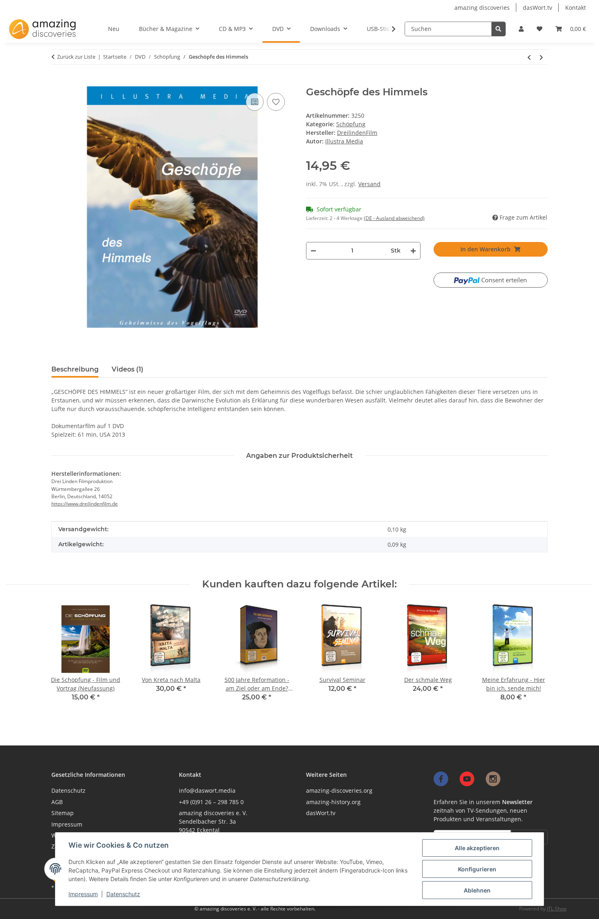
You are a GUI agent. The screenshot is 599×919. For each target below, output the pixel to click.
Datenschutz (123, 893)
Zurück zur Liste (76, 56)
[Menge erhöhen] (413, 250)
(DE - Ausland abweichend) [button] (394, 218)
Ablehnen (477, 890)
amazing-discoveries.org (339, 790)
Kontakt (575, 7)
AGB (57, 802)
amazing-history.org (333, 802)
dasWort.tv (537, 7)
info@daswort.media (207, 790)
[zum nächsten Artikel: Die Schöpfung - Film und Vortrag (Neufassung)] (541, 57)
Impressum (83, 893)
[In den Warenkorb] (55, 83)
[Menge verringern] (313, 250)
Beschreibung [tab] (75, 369)
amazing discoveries (482, 7)
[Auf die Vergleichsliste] (255, 102)
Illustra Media (344, 141)
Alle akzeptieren (477, 847)
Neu (113, 29)
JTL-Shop (556, 908)
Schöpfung (351, 124)
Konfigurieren (477, 869)
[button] (521, 29)
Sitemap (62, 813)
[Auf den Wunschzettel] (276, 102)
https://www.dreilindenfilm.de (84, 503)
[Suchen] (498, 29)
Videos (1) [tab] (127, 369)
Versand (369, 184)
